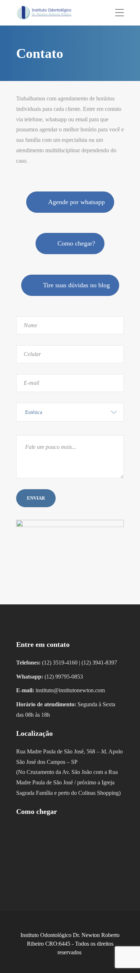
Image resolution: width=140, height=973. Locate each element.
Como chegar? (76, 243)
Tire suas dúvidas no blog (76, 285)
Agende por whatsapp (76, 202)
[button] (70, 412)
